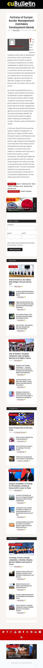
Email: (24, 233)
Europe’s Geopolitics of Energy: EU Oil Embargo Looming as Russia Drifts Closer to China (21, 486)
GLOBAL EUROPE (11, 646)
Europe (10, 186)
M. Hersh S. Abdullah (23, 460)
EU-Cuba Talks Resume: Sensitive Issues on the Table (19, 656)
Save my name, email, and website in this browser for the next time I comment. (20, 244)
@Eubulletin (16, 30)
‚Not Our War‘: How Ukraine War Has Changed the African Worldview (24, 327)
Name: (9, 233)
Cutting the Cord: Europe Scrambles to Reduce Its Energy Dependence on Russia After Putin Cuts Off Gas (24, 511)
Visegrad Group (12, 188)
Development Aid (26, 184)
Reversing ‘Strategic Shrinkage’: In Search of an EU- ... (19, 209)
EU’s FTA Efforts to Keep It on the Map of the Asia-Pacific (24, 448)
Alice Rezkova (21, 441)
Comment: (10, 225)
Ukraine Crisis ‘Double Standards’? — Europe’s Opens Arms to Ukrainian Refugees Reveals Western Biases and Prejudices (24, 369)
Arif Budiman (21, 452)
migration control (18, 186)
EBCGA (33, 184)
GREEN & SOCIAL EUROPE (17, 341)
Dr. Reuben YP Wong (19, 432)
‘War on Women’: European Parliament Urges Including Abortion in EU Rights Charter (20, 356)
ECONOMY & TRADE (15, 470)
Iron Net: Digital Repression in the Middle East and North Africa (25, 293)
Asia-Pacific (13, 415)
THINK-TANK (10, 200)
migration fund (28, 186)
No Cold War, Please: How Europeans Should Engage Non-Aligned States (24, 316)
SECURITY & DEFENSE (26, 191)
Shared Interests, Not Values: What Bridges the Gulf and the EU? (20, 282)
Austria (19, 184)
